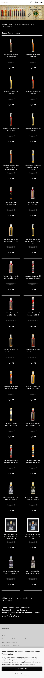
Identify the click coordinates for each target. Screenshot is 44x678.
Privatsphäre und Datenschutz (10, 646)
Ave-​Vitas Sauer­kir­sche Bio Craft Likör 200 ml (11, 461)
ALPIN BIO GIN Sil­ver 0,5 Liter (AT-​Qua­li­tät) (11, 572)
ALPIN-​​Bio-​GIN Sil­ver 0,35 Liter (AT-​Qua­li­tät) (33, 572)
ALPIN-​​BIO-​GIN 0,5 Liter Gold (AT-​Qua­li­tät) (11, 498)
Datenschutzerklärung (28, 664)
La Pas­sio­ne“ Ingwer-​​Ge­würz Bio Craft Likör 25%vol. (33, 167)
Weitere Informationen (22, 674)
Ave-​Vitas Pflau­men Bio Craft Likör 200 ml (11, 388)
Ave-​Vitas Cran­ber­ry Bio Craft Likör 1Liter (11, 314)
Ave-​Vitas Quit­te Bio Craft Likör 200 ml (11, 424)
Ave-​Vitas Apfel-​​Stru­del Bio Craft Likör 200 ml (33, 461)
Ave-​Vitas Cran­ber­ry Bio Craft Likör (33, 92)
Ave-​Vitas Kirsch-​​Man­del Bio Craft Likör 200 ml (33, 277)
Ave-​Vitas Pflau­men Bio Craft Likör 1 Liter (33, 351)
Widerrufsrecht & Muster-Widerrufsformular (14, 639)
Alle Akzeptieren (22, 668)
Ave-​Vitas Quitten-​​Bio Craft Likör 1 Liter (33, 388)
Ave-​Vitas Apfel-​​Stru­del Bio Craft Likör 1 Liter (11, 240)
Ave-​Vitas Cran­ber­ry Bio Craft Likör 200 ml (33, 314)
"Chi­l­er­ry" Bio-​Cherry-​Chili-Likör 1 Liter (33, 203)
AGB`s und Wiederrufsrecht (9, 642)
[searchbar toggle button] (31, 2)
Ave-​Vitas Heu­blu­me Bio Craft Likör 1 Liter (11, 351)
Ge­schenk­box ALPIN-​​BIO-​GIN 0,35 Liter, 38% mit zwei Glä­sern (11, 536)
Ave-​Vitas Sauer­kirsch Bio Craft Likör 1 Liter (33, 424)
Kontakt (4, 635)
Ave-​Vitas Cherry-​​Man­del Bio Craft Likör (11, 129)
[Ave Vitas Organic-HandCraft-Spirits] (4, 2)
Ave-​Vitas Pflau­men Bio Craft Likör (33, 56)
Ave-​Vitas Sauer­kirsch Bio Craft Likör (11, 56)
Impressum (5, 632)
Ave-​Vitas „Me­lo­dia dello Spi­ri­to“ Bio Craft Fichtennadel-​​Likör (11, 167)
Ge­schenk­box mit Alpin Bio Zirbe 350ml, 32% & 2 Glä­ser (33, 536)
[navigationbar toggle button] (41, 2)
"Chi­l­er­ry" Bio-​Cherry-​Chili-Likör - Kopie (11, 203)
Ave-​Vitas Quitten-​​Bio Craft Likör (11, 92)
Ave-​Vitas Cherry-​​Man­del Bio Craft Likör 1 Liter (11, 277)
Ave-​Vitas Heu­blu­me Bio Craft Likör (33, 129)
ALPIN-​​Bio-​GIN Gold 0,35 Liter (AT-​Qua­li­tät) (33, 498)
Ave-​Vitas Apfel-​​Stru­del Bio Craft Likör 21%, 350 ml (33, 241)
